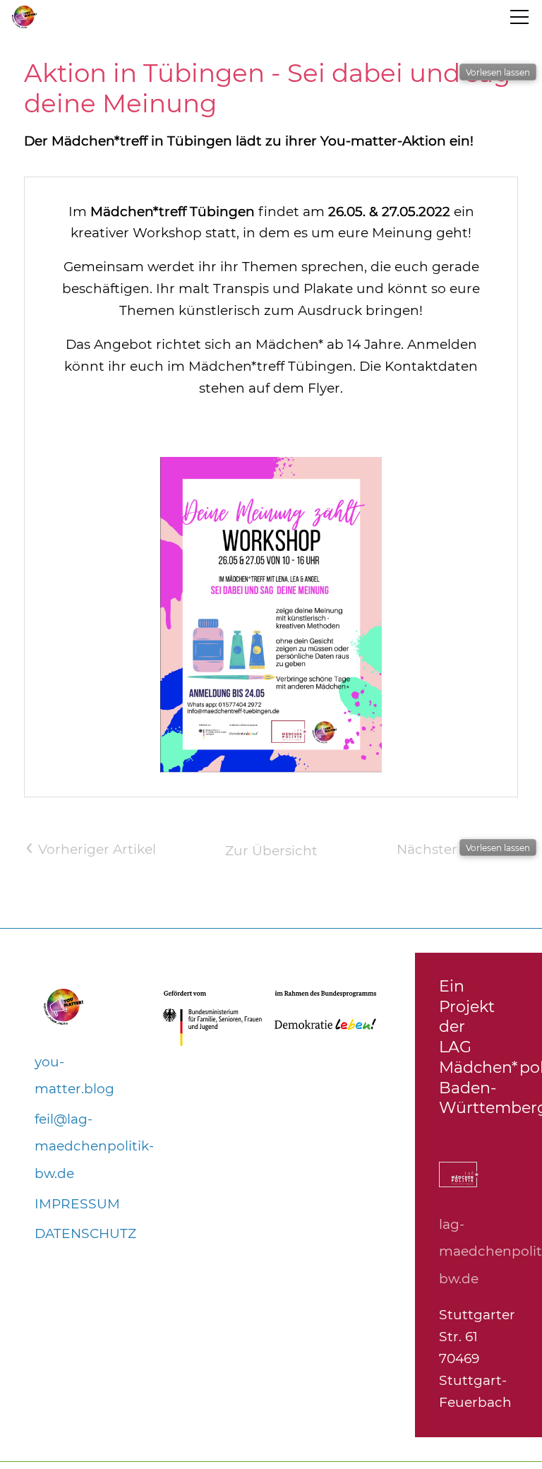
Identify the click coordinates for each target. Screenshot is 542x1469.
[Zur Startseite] (24, 17)
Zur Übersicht (271, 851)
